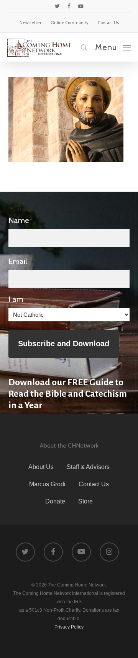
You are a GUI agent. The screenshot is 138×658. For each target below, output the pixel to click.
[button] (113, 47)
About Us (41, 467)
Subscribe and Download (63, 343)
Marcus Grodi (47, 484)
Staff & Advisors (88, 467)
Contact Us (94, 484)
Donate (55, 501)
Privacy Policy (69, 627)
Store (85, 501)
